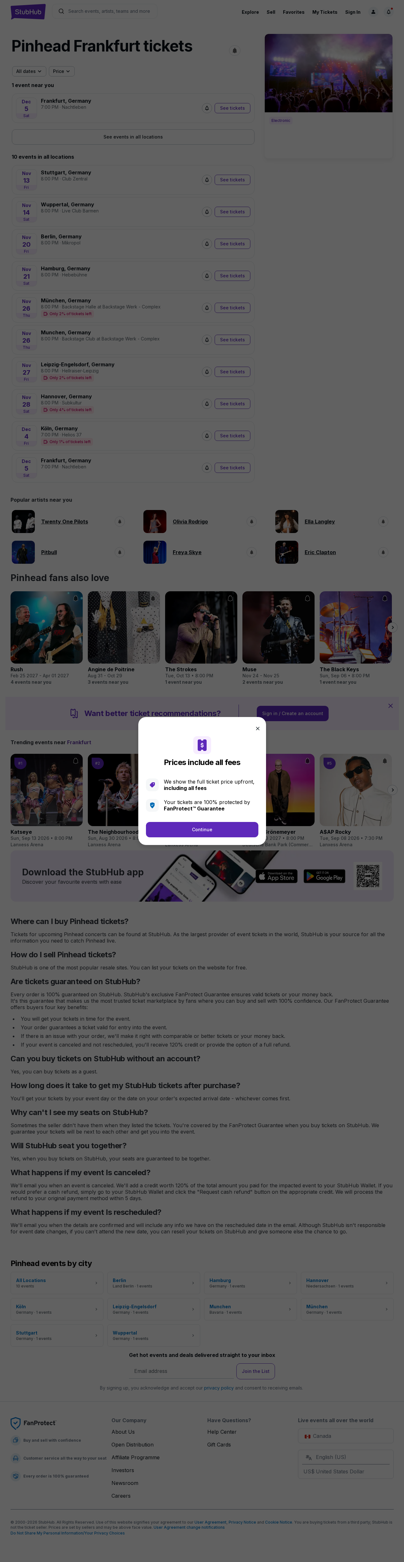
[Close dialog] (257, 728)
